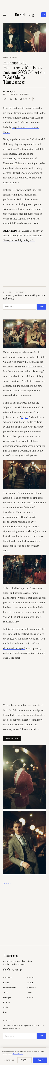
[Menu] (4, 15)
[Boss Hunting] (24, 14)
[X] (12, 970)
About (30, 982)
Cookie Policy (18, 1054)
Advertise (31, 987)
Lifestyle (7, 997)
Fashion (13, 57)
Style (5, 57)
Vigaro (24, 417)
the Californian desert (25, 122)
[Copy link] (5, 99)
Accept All (39, 1060)
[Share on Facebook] (16, 99)
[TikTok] (21, 970)
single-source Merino (24, 531)
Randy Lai (10, 91)
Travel (5, 992)
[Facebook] (8, 969)
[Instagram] (4, 969)
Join (41, 306)
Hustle (6, 982)
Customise (9, 1060)
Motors (6, 1002)
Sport (5, 1012)
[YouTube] (16, 969)
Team (29, 992)
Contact (31, 997)
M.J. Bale (7, 883)
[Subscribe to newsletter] (43, 14)
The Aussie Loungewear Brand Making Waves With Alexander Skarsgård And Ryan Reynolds (23, 235)
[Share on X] (11, 99)
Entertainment (9, 987)
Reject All (24, 1060)
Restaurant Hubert (12, 163)
